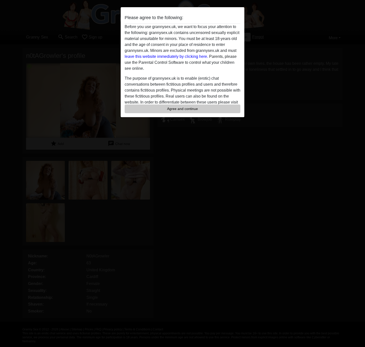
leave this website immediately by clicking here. (166, 56)
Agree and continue (182, 109)
